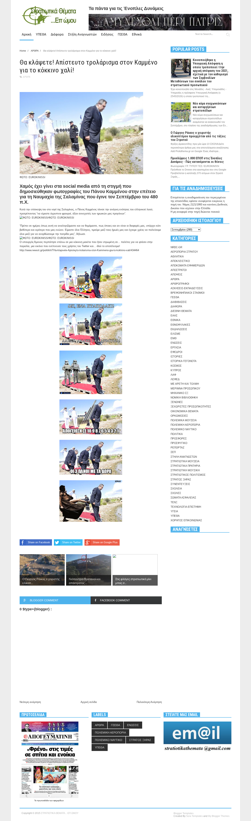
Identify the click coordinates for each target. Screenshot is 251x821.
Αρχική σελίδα (89, 702)
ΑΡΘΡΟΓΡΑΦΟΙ (180, 283)
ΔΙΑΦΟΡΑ (176, 306)
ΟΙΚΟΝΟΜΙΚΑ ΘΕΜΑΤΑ (184, 411)
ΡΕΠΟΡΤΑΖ (177, 447)
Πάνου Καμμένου (109, 191)
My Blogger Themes (218, 816)
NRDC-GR (176, 247)
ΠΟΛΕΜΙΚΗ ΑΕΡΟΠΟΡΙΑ (185, 424)
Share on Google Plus (105, 542)
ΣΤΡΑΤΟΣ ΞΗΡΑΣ (181, 479)
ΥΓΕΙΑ (174, 511)
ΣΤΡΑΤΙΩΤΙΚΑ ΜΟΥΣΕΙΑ (185, 461)
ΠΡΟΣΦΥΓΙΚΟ (179, 443)
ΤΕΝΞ (174, 502)
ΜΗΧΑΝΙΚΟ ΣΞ (179, 393)
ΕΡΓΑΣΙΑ (176, 347)
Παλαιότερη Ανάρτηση (149, 702)
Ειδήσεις (107, 34)
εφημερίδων (58, 800)
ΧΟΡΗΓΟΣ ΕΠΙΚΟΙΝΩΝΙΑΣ (186, 520)
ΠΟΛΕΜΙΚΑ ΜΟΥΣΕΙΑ (184, 420)
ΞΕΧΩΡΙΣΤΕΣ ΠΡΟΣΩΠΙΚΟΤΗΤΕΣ (191, 406)
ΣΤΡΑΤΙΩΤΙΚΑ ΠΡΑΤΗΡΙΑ (185, 465)
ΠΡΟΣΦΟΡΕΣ (179, 438)
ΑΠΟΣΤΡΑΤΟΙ (179, 270)
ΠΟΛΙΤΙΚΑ (177, 434)
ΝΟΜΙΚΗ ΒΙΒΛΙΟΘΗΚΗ (184, 397)
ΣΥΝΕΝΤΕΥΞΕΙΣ (180, 484)
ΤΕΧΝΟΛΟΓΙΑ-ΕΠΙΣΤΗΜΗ (186, 506)
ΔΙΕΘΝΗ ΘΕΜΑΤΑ (181, 311)
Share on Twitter (71, 542)
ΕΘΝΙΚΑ (175, 320)
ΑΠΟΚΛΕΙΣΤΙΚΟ (180, 261)
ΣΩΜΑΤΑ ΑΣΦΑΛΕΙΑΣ (183, 497)
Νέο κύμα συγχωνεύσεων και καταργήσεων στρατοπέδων (209, 107)
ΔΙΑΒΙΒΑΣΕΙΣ (179, 302)
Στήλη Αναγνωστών (82, 34)
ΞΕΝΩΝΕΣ (177, 402)
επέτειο (148, 191)
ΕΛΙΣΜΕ (175, 333)
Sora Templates (194, 816)
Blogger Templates (184, 813)
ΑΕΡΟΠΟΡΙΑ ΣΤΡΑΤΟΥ (184, 251)
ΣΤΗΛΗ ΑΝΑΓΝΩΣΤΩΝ (184, 456)
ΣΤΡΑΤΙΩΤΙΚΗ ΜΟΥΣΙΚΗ (185, 470)
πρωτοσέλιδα (43, 800)
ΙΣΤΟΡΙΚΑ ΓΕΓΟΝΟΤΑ (183, 361)
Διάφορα (57, 34)
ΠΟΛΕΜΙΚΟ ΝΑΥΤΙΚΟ (183, 429)
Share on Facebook (39, 542)
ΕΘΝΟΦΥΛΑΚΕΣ (180, 324)
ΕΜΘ (173, 338)
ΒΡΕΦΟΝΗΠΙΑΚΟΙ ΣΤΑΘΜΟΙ (188, 292)
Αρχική (26, 34)
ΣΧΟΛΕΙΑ (176, 488)
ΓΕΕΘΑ (122, 34)
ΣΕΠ (173, 452)
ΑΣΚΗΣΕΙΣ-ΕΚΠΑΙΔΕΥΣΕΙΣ (187, 288)
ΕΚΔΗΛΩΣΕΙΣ (179, 329)
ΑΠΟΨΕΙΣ (176, 274)
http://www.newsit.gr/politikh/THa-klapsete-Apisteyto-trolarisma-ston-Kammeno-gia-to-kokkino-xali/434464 (79, 250)
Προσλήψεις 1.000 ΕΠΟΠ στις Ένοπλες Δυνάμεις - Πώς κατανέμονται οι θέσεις (197, 160)
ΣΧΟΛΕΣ (176, 493)
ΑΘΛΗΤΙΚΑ (177, 256)
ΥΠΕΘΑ (41, 34)
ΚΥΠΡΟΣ (176, 370)
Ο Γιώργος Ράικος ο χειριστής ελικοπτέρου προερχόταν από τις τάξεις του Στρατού (198, 136)
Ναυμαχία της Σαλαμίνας (59, 196)
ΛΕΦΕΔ (175, 379)
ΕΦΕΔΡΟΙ (176, 352)
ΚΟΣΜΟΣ (176, 365)
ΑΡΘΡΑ (26, 77)
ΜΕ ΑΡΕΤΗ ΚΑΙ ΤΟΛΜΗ (185, 383)
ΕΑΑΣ (174, 315)
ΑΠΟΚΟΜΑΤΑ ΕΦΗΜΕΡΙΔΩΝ (188, 265)
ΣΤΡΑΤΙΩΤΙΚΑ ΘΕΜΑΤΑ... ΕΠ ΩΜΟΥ (59, 813)
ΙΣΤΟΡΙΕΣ (176, 356)
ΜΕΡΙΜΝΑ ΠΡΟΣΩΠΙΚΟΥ (185, 388)
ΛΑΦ (173, 374)
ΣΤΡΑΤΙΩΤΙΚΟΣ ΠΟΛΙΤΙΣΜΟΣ (188, 474)
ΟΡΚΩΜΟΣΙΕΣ (179, 415)
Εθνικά (137, 34)
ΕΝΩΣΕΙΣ (176, 342)
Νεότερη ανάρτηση (30, 702)
